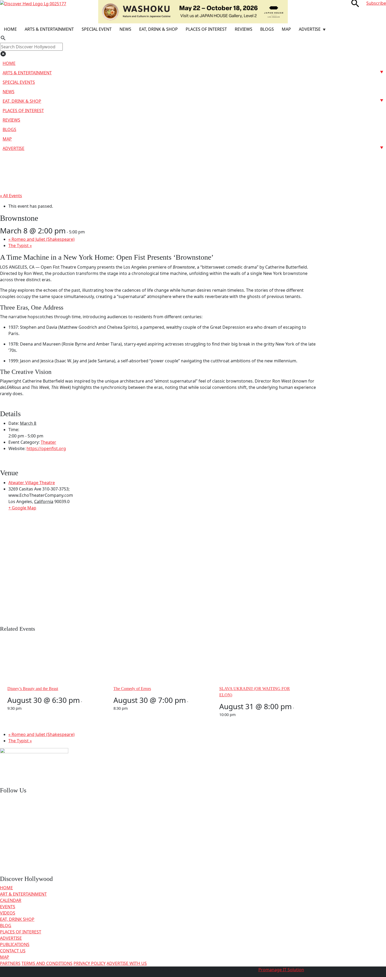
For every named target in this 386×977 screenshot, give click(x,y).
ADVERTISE (11, 938)
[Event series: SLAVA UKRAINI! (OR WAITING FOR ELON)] (238, 714)
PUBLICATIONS (14, 944)
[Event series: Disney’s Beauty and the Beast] (24, 708)
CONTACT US (12, 951)
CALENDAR (10, 900)
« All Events (11, 195)
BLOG (5, 925)
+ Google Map (22, 508)
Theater (48, 442)
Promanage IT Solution (281, 970)
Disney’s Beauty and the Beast (32, 688)
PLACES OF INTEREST (20, 932)
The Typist (20, 245)
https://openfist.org (46, 448)
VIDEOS (7, 913)
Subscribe (376, 3)
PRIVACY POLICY (90, 963)
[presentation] (46, 658)
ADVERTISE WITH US (127, 963)
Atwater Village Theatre (31, 482)
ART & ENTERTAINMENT (23, 894)
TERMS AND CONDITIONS (47, 963)
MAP (4, 957)
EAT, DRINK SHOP (17, 919)
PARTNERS (10, 963)
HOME (6, 888)
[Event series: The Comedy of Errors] (130, 708)
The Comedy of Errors (132, 688)
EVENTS (7, 907)
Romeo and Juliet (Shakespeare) (41, 239)
